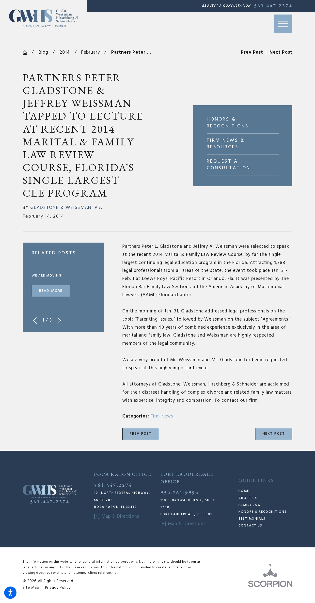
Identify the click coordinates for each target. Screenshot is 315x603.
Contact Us (250, 525)
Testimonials (252, 518)
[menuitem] (265, 491)
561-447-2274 (49, 501)
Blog (43, 52)
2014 (65, 52)
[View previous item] (35, 320)
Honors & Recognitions (262, 511)
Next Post (274, 434)
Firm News (162, 416)
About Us (247, 498)
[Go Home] (27, 52)
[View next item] (59, 320)
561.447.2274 (273, 6)
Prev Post (141, 434)
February (90, 52)
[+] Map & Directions (116, 516)
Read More (51, 291)
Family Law (249, 505)
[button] (10, 593)
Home (243, 491)
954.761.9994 (179, 492)
